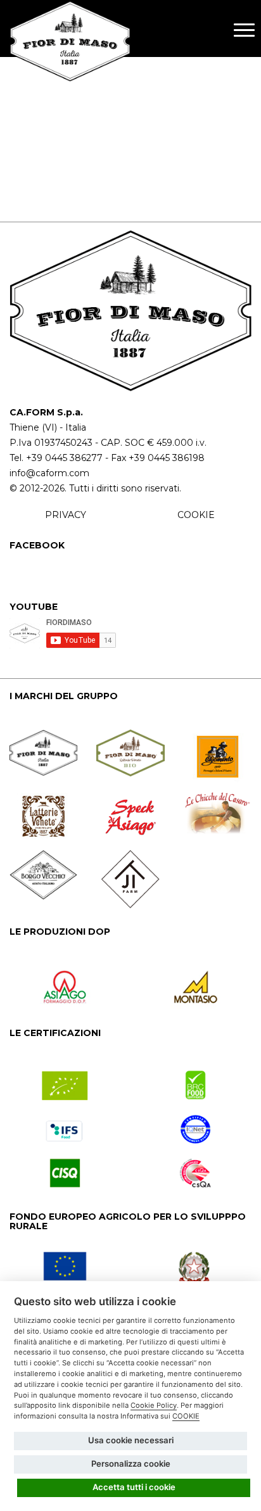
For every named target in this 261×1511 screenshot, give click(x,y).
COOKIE (196, 515)
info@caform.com (49, 473)
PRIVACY (65, 515)
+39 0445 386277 (64, 458)
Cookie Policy (153, 1405)
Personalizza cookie (130, 1463)
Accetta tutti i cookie (133, 1487)
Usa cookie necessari (131, 1440)
